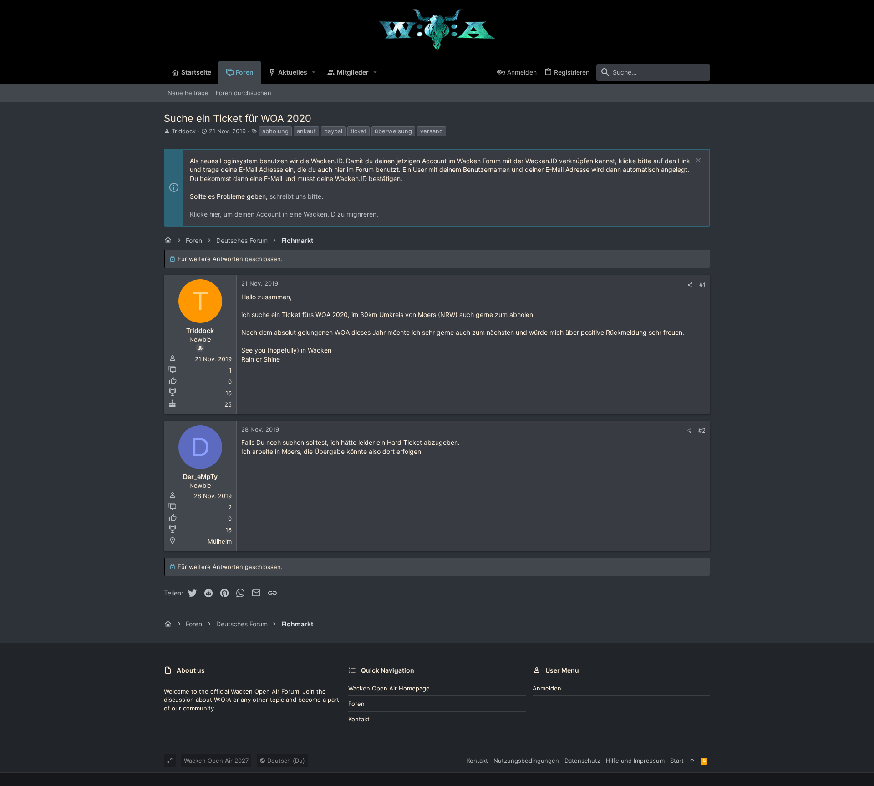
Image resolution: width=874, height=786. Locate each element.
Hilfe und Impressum (635, 760)
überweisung (393, 131)
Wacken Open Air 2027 (216, 760)
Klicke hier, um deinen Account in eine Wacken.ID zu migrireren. (284, 214)
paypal (333, 131)
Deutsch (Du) (285, 760)
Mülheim (220, 541)
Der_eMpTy (200, 476)
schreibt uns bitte (295, 196)
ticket (358, 131)
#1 (702, 284)
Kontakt (359, 719)
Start (677, 760)
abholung (275, 131)
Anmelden (547, 688)
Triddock (184, 131)
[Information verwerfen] (697, 161)
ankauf (306, 131)
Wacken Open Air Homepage (389, 688)
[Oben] (692, 760)
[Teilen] (690, 285)
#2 (702, 430)
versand (431, 131)
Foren (356, 703)
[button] (314, 72)
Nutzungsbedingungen (526, 760)
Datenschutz (582, 760)
